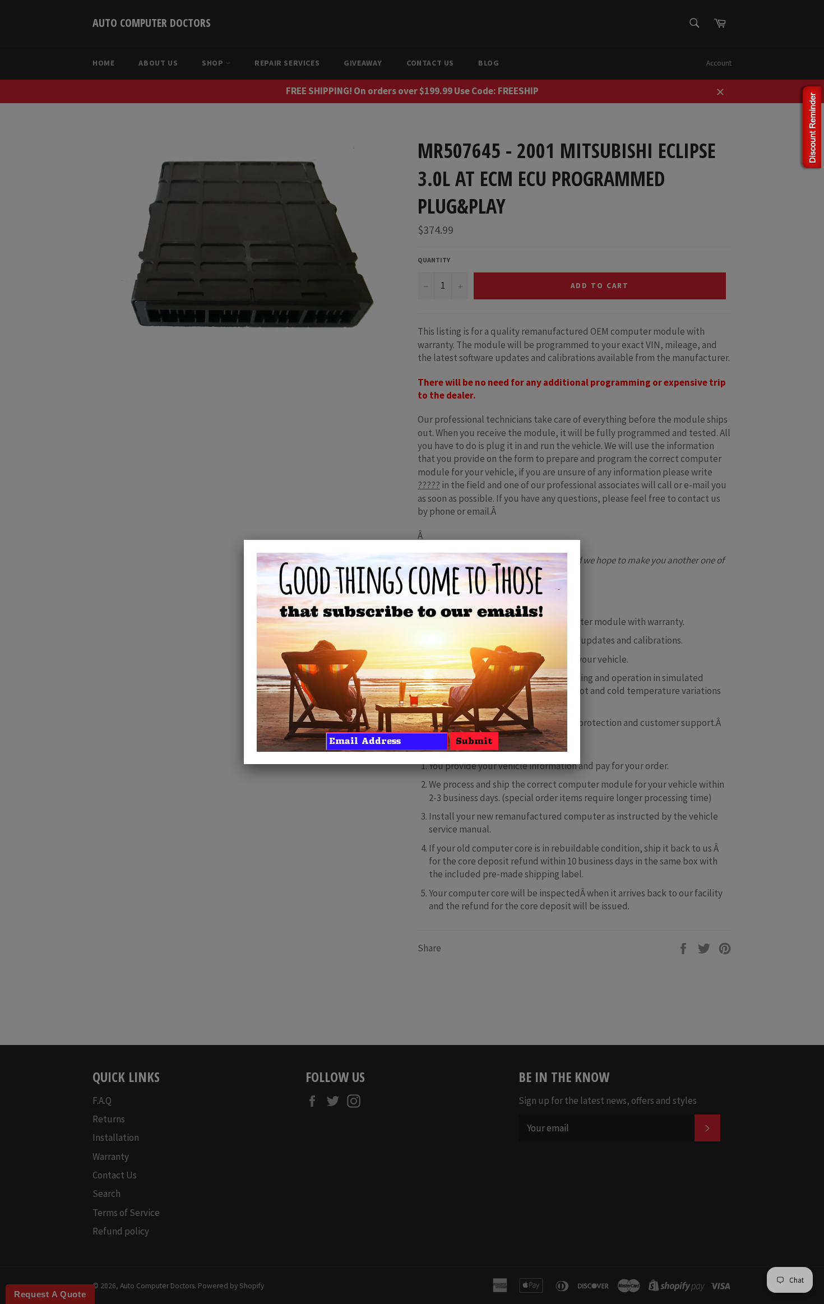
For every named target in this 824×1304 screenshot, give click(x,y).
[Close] (580, 540)
